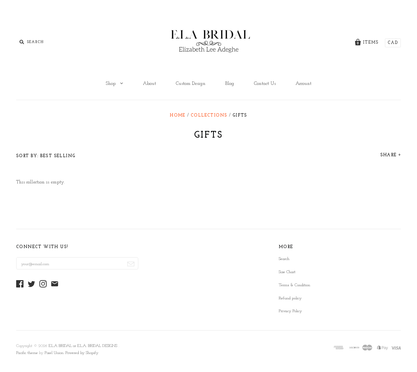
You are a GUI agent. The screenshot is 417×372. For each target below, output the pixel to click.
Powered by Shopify (81, 353)
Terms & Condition (294, 285)
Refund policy (290, 298)
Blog (229, 83)
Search (284, 259)
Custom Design (190, 83)
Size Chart (287, 272)
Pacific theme (27, 353)
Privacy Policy (290, 311)
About (149, 83)
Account (303, 83)
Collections (209, 115)
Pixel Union (54, 353)
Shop (111, 83)
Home (178, 115)
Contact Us (265, 83)
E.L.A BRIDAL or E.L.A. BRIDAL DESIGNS (83, 346)
